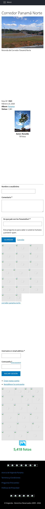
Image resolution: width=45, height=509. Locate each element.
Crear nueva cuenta (11, 381)
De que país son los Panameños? (17, 219)
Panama (11, 106)
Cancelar (20, 240)
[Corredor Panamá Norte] (22, 47)
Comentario (7, 197)
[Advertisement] (22, 74)
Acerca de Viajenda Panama (12, 472)
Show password (16, 363)
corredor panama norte (11, 303)
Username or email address (13, 351)
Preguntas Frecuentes (10, 483)
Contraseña (7, 362)
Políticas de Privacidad (10, 488)
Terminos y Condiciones (11, 478)
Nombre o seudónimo (10, 186)
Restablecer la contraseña (14, 384)
